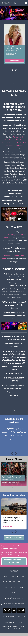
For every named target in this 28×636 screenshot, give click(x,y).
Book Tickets (14, 60)
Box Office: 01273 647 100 (15, 598)
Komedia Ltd (7, 626)
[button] (26, 3)
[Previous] (12, 453)
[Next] (15, 453)
